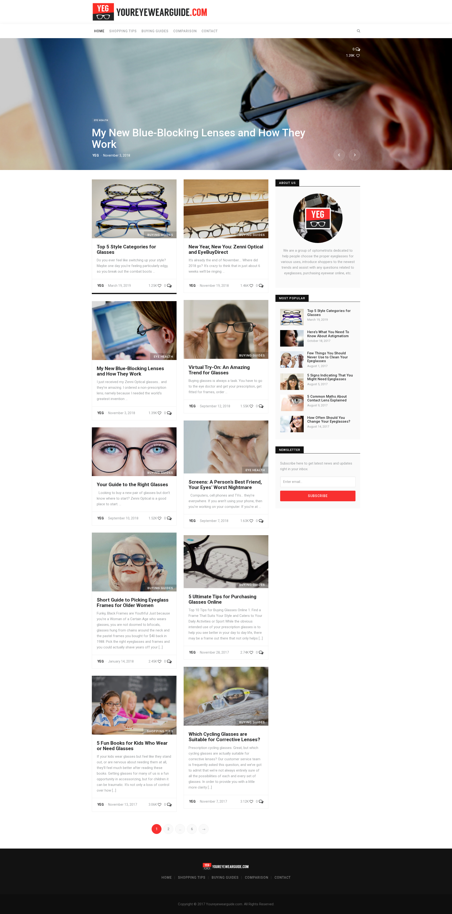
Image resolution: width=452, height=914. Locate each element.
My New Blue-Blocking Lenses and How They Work (198, 138)
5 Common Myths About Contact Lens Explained (327, 398)
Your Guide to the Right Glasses (132, 484)
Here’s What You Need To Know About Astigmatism (328, 334)
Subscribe (318, 496)
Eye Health (101, 120)
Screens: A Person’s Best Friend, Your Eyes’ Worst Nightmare (225, 484)
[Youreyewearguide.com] (151, 11)
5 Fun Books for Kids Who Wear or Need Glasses (132, 745)
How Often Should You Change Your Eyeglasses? (328, 420)
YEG (96, 155)
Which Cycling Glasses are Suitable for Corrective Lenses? (224, 736)
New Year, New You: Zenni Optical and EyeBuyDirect (226, 249)
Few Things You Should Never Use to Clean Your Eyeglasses (327, 357)
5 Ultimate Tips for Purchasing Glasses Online (222, 599)
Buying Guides (155, 31)
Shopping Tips (123, 31)
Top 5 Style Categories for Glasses (126, 249)
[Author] (317, 218)
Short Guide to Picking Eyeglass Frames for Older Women (133, 602)
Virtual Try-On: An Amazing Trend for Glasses (219, 370)
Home (99, 31)
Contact (210, 31)
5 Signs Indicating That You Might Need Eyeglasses (330, 377)
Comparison (185, 31)
